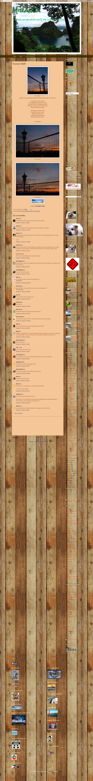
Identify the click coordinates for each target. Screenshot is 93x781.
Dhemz (17, 406)
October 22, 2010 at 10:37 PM (23, 299)
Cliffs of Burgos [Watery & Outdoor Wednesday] (75, 325)
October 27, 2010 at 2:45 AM (22, 410)
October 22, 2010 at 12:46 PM (23, 242)
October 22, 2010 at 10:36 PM (23, 291)
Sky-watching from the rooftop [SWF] (73, 454)
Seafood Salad (74, 301)
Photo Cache (19, 316)
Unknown (69, 80)
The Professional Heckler (72, 511)
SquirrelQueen (19, 261)
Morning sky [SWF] (73, 438)
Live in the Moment (30, 56)
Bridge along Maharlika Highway (71, 431)
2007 (68, 482)
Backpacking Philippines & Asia (73, 523)
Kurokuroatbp (69, 561)
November (71, 366)
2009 (68, 478)
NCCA (67, 619)
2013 (68, 355)
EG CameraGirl (19, 354)
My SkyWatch (19, 280)
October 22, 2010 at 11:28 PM (23, 306)
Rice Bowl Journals (70, 616)
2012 (68, 357)
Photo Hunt (68, 508)
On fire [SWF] (71, 375)
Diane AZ (18, 309)
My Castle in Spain (70, 530)
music (21, 211)
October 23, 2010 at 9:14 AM (22, 366)
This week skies (19, 289)
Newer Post (16, 437)
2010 (68, 362)
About (21, 56)
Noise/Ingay (71, 381)
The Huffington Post (70, 521)
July (70, 462)
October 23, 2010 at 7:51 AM (22, 351)
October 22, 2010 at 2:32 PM (23, 250)
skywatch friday (32, 211)
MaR (17, 277)
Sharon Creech (19, 340)
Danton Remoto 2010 (71, 513)
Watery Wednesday (70, 533)
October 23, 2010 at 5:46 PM (23, 380)
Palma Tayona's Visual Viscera (73, 571)
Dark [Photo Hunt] (72, 373)
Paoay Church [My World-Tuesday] (72, 427)
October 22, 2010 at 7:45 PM (23, 274)
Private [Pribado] (72, 418)
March (70, 471)
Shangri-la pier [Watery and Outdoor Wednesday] (74, 338)
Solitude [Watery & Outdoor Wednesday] (72, 385)
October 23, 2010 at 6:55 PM (23, 391)
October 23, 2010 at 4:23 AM (22, 328)
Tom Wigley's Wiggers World (72, 551)
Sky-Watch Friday (70, 544)
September (71, 458)
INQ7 (67, 624)
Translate (76, 95)
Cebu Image (68, 528)
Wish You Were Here (70, 574)
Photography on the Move (72, 554)
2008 (68, 480)
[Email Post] (30, 209)
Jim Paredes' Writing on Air (72, 579)
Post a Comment (18, 413)
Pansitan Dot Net (70, 611)
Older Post (59, 437)
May (70, 466)
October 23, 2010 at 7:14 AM (22, 337)
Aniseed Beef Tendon (71, 441)
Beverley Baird (19, 369)
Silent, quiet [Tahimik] (71, 398)
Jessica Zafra (69, 587)
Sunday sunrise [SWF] (72, 413)
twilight (38, 211)
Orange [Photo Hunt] (71, 391)
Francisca (18, 245)
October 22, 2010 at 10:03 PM (23, 283)
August (70, 460)
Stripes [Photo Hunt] (71, 435)
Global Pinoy (69, 602)
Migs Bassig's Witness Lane (72, 576)
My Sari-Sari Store (70, 569)
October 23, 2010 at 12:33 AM (23, 313)
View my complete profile (72, 82)
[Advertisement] (37, 425)
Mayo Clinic (68, 626)
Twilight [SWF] (19, 64)
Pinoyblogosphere (70, 631)
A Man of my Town (70, 559)
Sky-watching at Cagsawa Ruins (75, 312)
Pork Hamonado (72, 416)
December (71, 364)
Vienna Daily (69, 564)
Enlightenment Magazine (72, 609)
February (71, 473)
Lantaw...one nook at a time (72, 516)
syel (17, 294)
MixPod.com (77, 501)
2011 (68, 360)
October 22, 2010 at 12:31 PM (23, 230)
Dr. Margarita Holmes (71, 592)
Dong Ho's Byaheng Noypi (72, 549)
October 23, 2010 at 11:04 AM (23, 373)
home (18, 211)
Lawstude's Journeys (71, 556)
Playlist (70, 501)
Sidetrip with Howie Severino (72, 599)
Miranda (26, 10)
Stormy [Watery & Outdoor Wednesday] (72, 403)
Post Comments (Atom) (40, 441)
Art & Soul (68, 526)
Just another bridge (72, 452)
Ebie (17, 324)
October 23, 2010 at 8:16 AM (22, 358)
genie (17, 331)
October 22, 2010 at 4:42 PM (23, 266)
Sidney (17, 383)
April (70, 469)
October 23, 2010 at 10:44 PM (23, 402)
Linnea (17, 226)
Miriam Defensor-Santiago (72, 594)
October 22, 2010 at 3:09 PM (23, 258)
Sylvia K (18, 233)
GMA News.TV (69, 621)
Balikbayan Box (69, 614)
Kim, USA (18, 286)
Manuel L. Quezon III (70, 589)
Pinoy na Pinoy (69, 518)
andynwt (51, 771)
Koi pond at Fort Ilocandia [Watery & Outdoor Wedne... (73, 422)
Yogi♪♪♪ (18, 347)
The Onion (68, 629)
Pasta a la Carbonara (71, 378)
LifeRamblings (19, 270)
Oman (17, 218)
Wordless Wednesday (71, 542)
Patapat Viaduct (72, 388)
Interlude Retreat (70, 606)
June (70, 464)
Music (67, 501)
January (70, 475)
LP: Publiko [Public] (73, 443)
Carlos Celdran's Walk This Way (73, 597)
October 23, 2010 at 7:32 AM (22, 344)
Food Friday (68, 535)
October (71, 368)
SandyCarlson (19, 362)
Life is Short (68, 566)
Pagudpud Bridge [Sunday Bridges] (73, 407)
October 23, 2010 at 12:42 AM (23, 320)
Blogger (60, 771)
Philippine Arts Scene (71, 604)
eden (17, 376)
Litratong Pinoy (69, 547)
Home (15, 56)
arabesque (18, 394)
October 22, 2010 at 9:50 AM (22, 222)
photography (25, 211)
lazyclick (18, 302)
